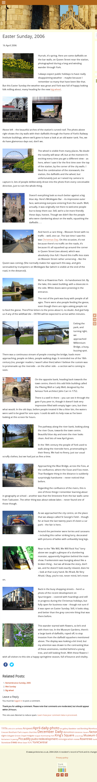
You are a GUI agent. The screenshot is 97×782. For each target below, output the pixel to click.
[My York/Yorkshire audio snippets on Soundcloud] (94, 319)
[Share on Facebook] (5, 666)
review (76, 739)
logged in (18, 701)
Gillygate (10, 735)
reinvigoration (65, 739)
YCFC (30, 742)
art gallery (64, 728)
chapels (25, 732)
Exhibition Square (82, 732)
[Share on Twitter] (12, 666)
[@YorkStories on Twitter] (94, 315)
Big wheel (9, 690)
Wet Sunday (10, 686)
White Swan (22, 742)
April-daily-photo (46, 728)
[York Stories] (62, 771)
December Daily (50, 731)
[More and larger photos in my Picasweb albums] (94, 323)
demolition (68, 732)
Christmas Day (50, 239)
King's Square (64, 735)
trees (14, 742)
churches (33, 732)
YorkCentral (40, 742)
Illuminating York (47, 736)
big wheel (56, 89)
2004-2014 (11, 729)
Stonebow (6, 742)
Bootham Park (15, 732)
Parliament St (6, 739)
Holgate (30, 735)
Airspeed (27, 728)
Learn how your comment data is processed (57, 715)
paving (15, 739)
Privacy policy (62, 757)
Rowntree (86, 739)
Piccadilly (24, 739)
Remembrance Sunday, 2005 (18, 683)
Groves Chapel (20, 735)
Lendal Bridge (79, 736)
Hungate (37, 736)
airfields (19, 728)
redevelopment (48, 739)
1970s (4, 728)
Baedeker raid (74, 728)
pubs (34, 739)
